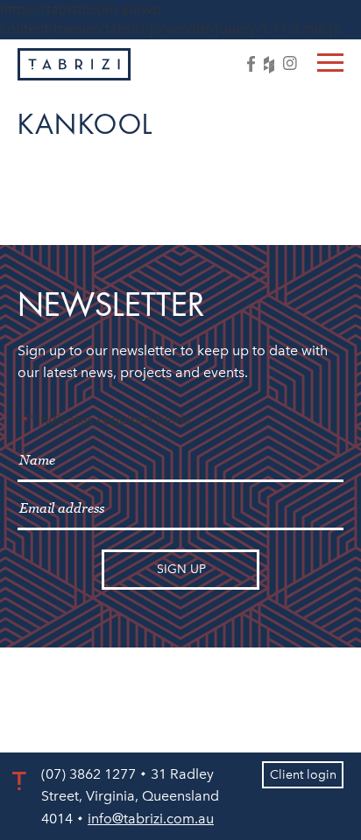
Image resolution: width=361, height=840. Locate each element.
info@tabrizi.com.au (151, 818)
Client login (303, 774)
